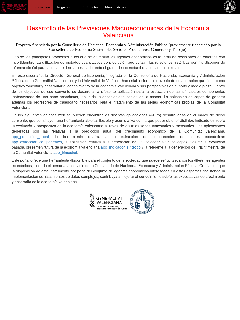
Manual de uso (116, 7)
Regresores (65, 7)
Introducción (41, 7)
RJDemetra (89, 7)
